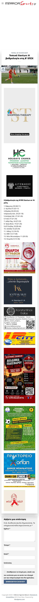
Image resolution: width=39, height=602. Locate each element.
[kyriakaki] (18, 290)
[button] (2, 3)
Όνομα (7, 545)
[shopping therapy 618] (19, 115)
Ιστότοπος (8, 563)
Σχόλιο (7, 529)
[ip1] (19, 338)
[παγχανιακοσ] (19, 375)
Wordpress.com (19, 599)
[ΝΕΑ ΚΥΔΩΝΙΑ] (19, 258)
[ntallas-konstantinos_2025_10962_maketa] (19, 318)
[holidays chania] (19, 158)
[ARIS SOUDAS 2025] (19, 428)
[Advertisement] (19, 27)
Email (6, 554)
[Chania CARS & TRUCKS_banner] (19, 480)
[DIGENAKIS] (19, 186)
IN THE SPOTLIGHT (22, 53)
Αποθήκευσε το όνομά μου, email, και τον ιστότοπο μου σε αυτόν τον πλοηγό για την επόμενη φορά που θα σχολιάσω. (19, 575)
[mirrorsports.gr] (20, 3)
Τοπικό (13, 53)
